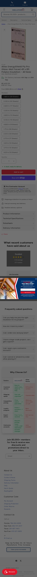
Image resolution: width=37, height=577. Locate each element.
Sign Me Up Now (28, 292)
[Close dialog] (36, 279)
